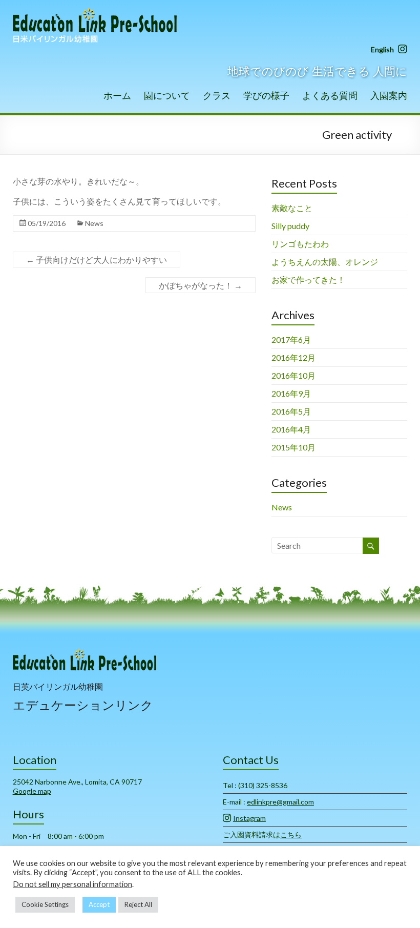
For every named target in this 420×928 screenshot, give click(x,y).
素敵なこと (291, 208)
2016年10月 (293, 375)
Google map (32, 791)
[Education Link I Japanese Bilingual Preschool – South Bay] (95, 12)
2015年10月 (293, 447)
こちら (291, 834)
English (382, 49)
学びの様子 (266, 95)
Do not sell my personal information (72, 884)
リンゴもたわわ (300, 244)
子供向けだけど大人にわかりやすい (96, 259)
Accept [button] (99, 904)
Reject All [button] (138, 904)
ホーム (117, 95)
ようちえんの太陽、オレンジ (324, 261)
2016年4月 (291, 429)
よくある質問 (330, 95)
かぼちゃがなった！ (200, 285)
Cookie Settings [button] (45, 904)
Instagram (249, 818)
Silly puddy (290, 226)
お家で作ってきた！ (308, 279)
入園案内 (388, 95)
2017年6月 (291, 339)
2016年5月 (291, 411)
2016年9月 (291, 393)
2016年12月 (293, 357)
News (94, 223)
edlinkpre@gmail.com (280, 801)
